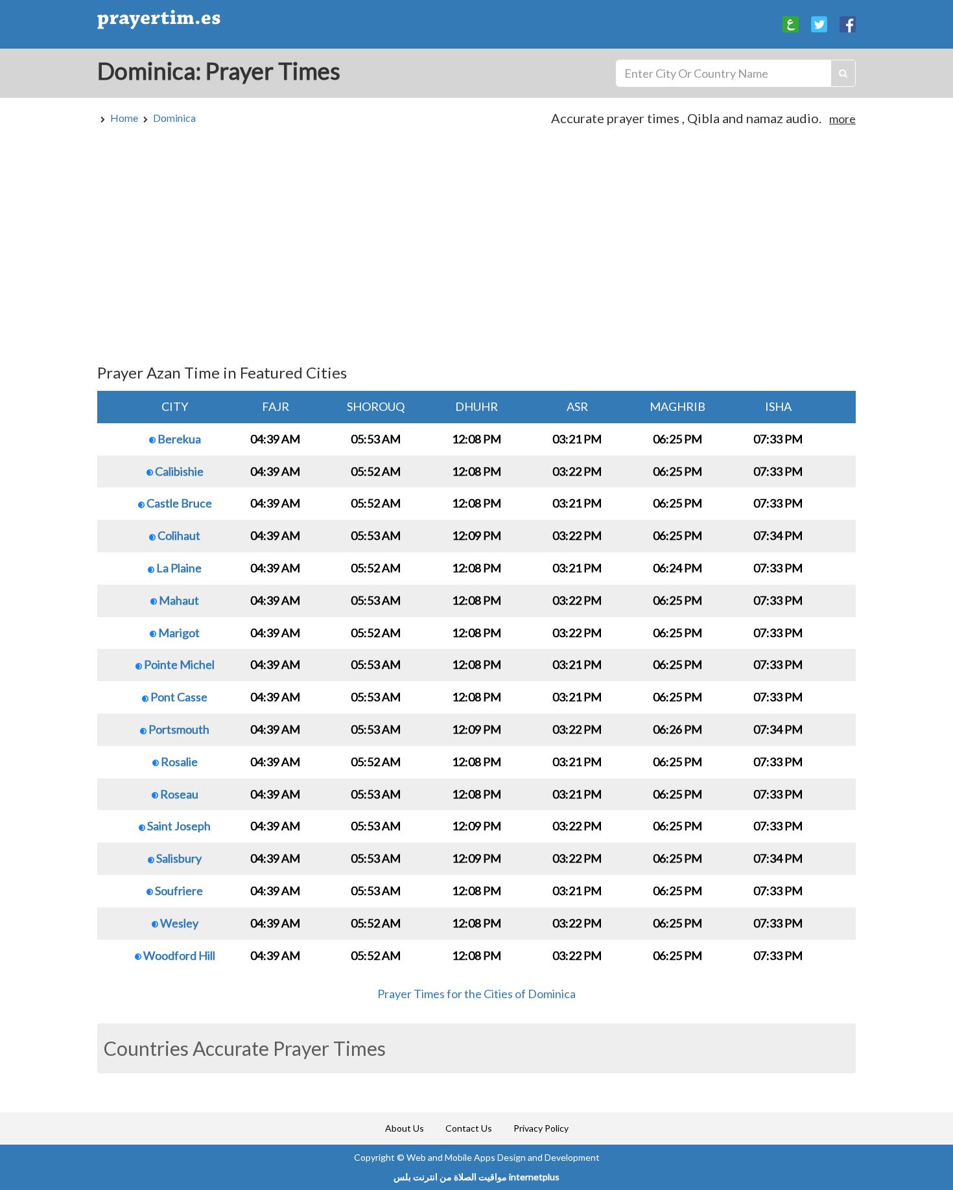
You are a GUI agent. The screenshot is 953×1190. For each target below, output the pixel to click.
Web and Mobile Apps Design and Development (503, 1157)
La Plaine (178, 568)
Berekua (178, 439)
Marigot (178, 632)
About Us (404, 1128)
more (842, 118)
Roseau (178, 794)
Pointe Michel (178, 664)
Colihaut (178, 535)
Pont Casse (177, 697)
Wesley (178, 923)
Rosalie (178, 761)
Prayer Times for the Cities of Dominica (476, 993)
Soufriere (178, 890)
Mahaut (178, 600)
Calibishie (178, 471)
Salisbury (178, 858)
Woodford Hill (178, 955)
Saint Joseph (178, 826)
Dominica (174, 117)
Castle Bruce (178, 503)
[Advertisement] (476, 251)
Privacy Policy (541, 1128)
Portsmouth (178, 729)
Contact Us (468, 1128)
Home (124, 117)
